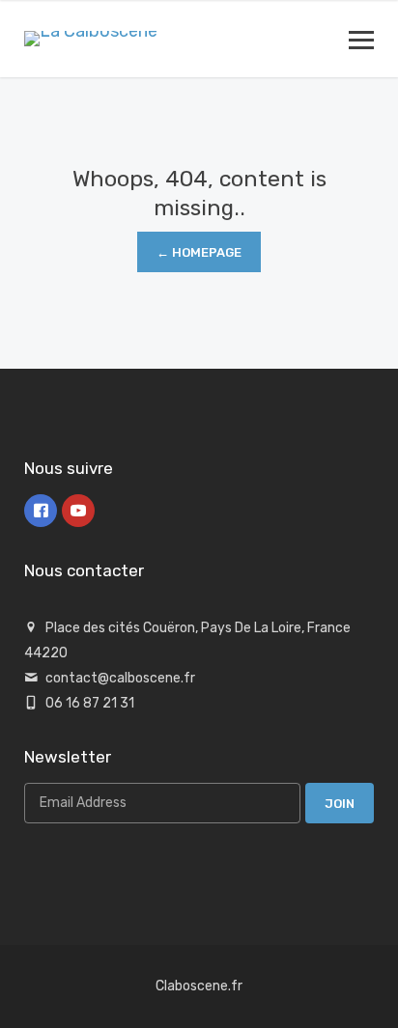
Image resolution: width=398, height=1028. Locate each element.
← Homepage (199, 252)
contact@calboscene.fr (120, 678)
